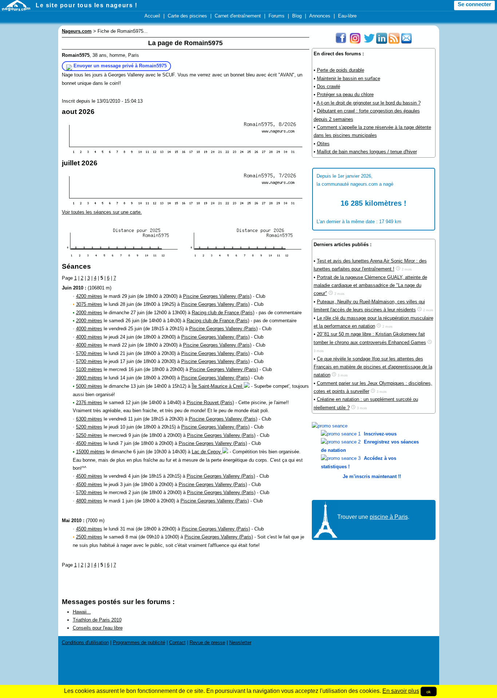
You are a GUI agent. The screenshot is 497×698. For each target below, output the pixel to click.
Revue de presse (207, 642)
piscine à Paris (389, 517)
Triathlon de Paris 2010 (97, 620)
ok (428, 691)
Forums (277, 16)
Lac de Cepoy (207, 451)
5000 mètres (89, 386)
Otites (323, 143)
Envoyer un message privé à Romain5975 (120, 65)
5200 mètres (89, 427)
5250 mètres (89, 435)
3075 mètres (89, 304)
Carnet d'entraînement (238, 16)
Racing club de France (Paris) (223, 312)
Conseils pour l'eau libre (98, 628)
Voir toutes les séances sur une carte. (102, 212)
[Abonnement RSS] (394, 42)
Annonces (319, 16)
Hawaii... (82, 612)
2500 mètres (89, 537)
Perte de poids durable (340, 70)
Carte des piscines (187, 16)
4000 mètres (89, 328)
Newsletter (240, 642)
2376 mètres (89, 402)
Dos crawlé (328, 86)
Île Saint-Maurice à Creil (218, 386)
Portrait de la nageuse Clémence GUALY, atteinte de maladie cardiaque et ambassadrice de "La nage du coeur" (370, 285)
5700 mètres (89, 353)
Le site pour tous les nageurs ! (87, 5)
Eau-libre (347, 16)
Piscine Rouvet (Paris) (210, 402)
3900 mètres (89, 377)
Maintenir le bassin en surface (348, 78)
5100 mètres (89, 369)
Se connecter (474, 4)
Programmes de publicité (139, 642)
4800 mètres (89, 501)
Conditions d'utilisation (85, 642)
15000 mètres (90, 451)
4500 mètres (89, 443)
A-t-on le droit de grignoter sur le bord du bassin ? (369, 103)
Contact (177, 642)
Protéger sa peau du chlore (345, 94)
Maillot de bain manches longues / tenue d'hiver (367, 151)
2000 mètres (89, 312)
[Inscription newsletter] (406, 42)
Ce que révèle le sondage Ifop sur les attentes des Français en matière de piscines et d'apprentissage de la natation (373, 367)
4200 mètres (89, 296)
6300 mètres (89, 419)
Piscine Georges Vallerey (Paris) (217, 296)
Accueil (152, 16)
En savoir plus (400, 691)
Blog (297, 16)
